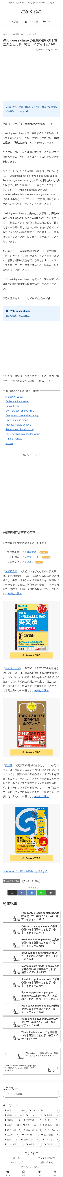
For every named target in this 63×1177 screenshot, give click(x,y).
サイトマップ (16, 1162)
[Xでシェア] (12, 892)
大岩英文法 (30, 552)
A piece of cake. (14, 396)
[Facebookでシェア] (21, 892)
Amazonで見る (33, 655)
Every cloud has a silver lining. (22, 415)
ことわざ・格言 (12, 881)
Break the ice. (13, 406)
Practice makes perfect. (18, 424)
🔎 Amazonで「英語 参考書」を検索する (25, 871)
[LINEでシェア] (41, 892)
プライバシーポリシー (31, 1167)
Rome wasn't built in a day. (20, 429)
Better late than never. (17, 401)
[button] (50, 892)
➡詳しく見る (14, 593)
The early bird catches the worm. (23, 434)
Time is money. (14, 438)
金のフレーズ (31, 557)
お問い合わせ (46, 1162)
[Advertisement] (31, 74)
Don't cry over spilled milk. (20, 410)
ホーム (16, 1158)
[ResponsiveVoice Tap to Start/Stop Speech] (7, 311)
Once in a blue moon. (17, 420)
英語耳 (27, 562)
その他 (9, 443)
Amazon (43, 552)
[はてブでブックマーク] (31, 892)
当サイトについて (46, 1158)
